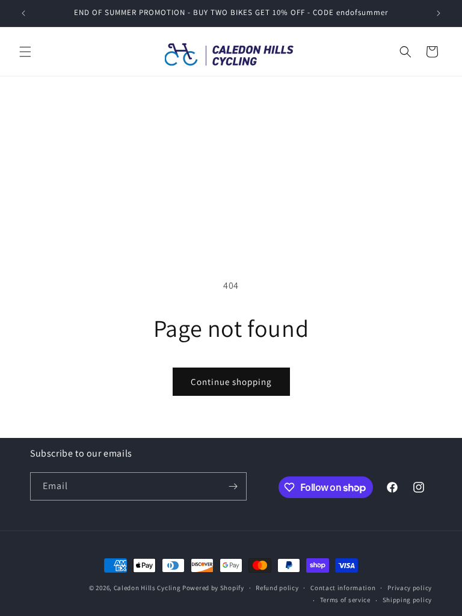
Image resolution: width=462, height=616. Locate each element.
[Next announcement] (438, 13)
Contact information (342, 588)
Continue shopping (231, 381)
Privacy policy (409, 588)
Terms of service (345, 600)
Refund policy (277, 588)
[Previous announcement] (23, 13)
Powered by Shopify (213, 588)
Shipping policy (408, 600)
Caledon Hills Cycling (147, 588)
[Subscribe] (233, 486)
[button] (25, 51)
